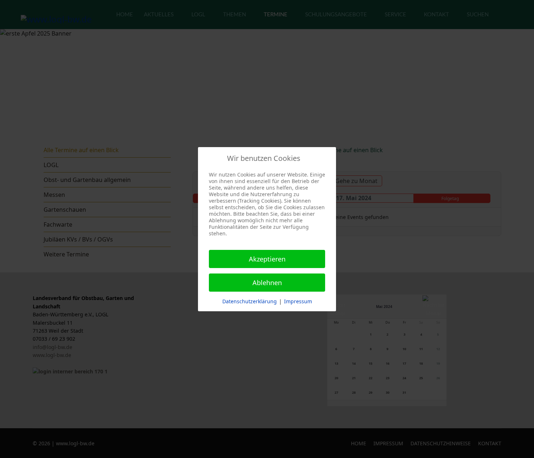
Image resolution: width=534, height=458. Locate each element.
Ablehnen (267, 282)
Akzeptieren (267, 259)
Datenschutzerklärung (249, 301)
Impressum (298, 301)
